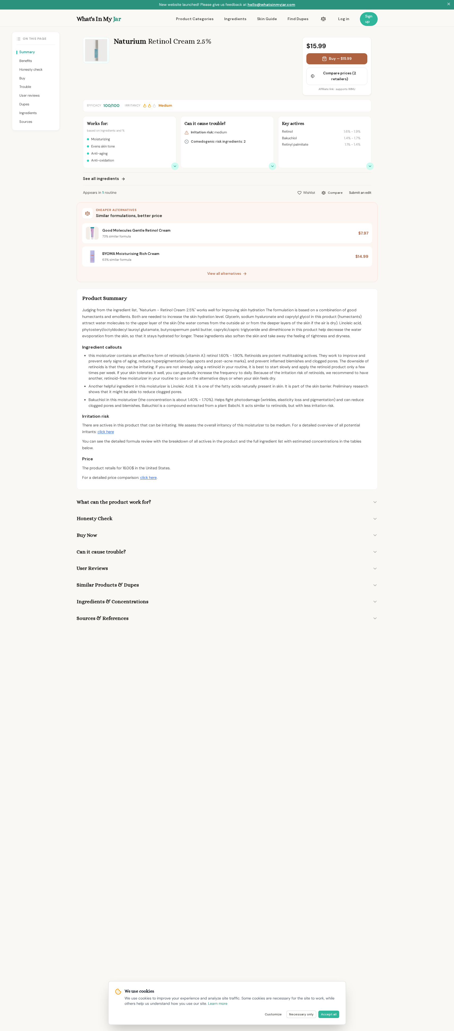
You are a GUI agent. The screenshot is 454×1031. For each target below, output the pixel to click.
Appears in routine (100, 192)
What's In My (99, 18)
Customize (273, 1014)
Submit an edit (360, 192)
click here (106, 431)
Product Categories (195, 18)
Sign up (368, 19)
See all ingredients (101, 178)
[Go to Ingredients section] (370, 166)
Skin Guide (267, 18)
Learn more (217, 1003)
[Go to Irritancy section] (272, 166)
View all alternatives (224, 273)
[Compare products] (323, 19)
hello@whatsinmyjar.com (271, 4)
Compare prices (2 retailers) (339, 76)
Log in (343, 18)
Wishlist (309, 192)
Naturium (130, 41)
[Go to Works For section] (175, 166)
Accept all (329, 1014)
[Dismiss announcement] (449, 5)
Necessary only (301, 1014)
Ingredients (235, 18)
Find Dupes (298, 18)
